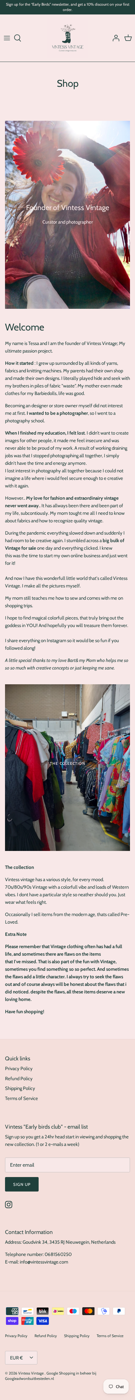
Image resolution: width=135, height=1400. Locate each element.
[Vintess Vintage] (67, 38)
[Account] (114, 38)
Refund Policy (19, 1078)
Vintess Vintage (31, 1373)
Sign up (21, 1184)
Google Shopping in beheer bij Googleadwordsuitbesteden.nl (50, 1376)
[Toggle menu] (7, 38)
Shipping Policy (20, 1088)
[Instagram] (8, 1204)
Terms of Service (21, 1098)
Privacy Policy (19, 1068)
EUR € (16, 1358)
